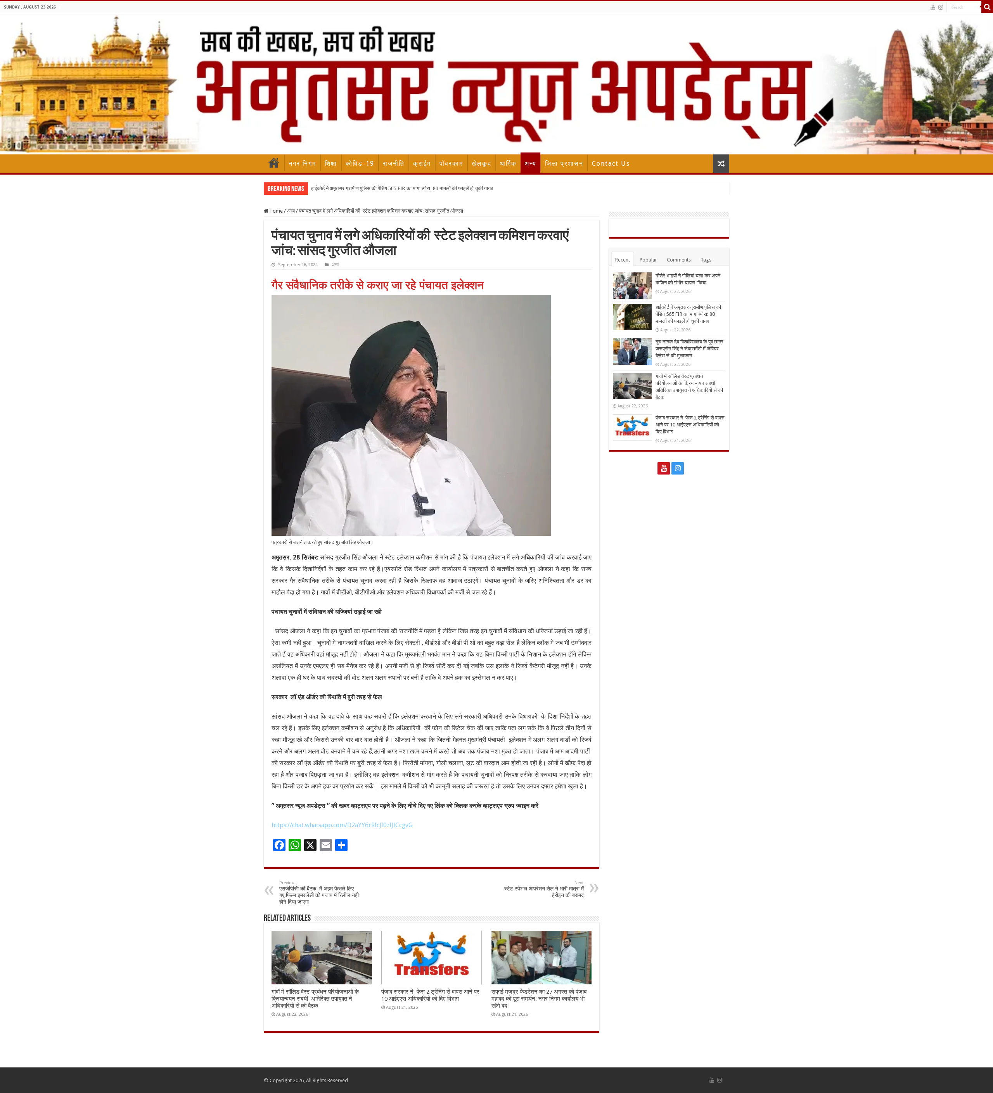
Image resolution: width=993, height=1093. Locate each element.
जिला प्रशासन (564, 163)
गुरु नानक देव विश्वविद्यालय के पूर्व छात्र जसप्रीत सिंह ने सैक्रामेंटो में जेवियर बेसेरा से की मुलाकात (689, 349)
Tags (706, 260)
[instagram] (941, 7)
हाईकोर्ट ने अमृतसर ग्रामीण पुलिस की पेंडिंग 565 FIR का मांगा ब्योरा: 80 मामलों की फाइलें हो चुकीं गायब (402, 188)
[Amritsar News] (496, 83)
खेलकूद (481, 163)
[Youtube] (933, 7)
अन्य (530, 163)
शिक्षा (331, 163)
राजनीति (394, 163)
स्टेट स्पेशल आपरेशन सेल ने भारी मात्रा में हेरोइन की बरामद (544, 889)
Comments (679, 260)
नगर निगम (302, 163)
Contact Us (611, 163)
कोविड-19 (360, 163)
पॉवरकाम (451, 163)
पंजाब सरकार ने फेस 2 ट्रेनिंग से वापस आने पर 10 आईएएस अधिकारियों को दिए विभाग (430, 995)
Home (274, 162)
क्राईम (422, 163)
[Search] (987, 7)
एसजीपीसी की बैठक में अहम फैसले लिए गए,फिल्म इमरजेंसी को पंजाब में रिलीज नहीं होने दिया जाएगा (319, 892)
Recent (622, 260)
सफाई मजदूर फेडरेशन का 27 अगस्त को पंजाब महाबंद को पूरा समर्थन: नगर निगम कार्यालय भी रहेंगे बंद (538, 998)
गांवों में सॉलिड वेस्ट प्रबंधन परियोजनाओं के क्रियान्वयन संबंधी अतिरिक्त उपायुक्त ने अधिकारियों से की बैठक (315, 998)
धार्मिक (508, 163)
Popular (648, 260)
